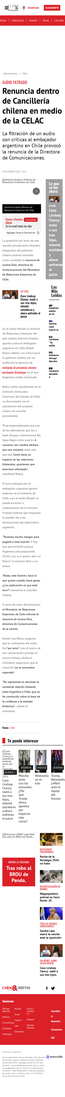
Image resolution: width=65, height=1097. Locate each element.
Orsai (46, 20)
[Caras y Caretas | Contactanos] (59, 988)
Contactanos (56, 1029)
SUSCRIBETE (52, 7)
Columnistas (8, 1022)
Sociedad (6, 1028)
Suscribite (31, 219)
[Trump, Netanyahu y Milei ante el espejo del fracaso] (57, 771)
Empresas (19, 1031)
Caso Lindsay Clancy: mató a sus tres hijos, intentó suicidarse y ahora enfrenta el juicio (57, 242)
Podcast (30, 1019)
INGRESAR (33, 7)
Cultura (59, 20)
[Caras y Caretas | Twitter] (53, 988)
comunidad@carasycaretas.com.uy (24, 1065)
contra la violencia (18, 862)
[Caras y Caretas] (16, 990)
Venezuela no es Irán (42, 779)
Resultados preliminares (47, 850)
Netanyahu (58, 767)
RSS (53, 1037)
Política (5, 1017)
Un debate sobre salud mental (48, 962)
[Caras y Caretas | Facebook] (47, 988)
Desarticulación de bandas (50, 888)
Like (16, 1025)
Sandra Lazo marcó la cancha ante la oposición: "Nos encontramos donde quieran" (51, 937)
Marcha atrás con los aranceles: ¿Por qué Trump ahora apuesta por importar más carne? (25, 798)
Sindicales (18, 20)
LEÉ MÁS (25, 291)
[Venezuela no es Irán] (40, 771)
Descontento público (30, 767)
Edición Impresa (30, 1026)
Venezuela (41, 767)
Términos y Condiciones (11, 1052)
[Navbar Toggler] (9, 8)
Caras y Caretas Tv (30, 1011)
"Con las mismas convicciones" (48, 925)
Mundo (33, 20)
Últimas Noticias (6, 1010)
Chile (12, 727)
